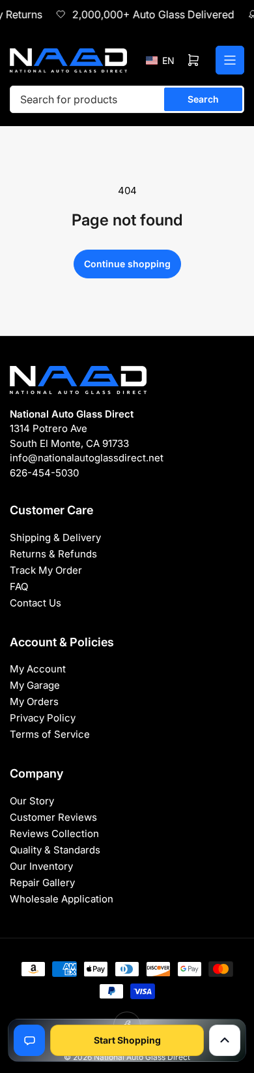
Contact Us (35, 603)
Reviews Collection (54, 833)
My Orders (34, 701)
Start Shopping (127, 1040)
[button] (160, 60)
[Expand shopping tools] (224, 1040)
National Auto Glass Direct (142, 1057)
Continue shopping (127, 263)
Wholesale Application (61, 899)
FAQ (19, 586)
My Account (38, 669)
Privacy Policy (43, 718)
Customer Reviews (53, 817)
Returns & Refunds (53, 554)
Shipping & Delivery (55, 537)
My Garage (35, 685)
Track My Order (46, 570)
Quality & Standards (55, 850)
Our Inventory (41, 866)
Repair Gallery (42, 882)
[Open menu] (230, 60)
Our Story (32, 801)
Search (203, 99)
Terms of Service (50, 734)
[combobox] (127, 99)
